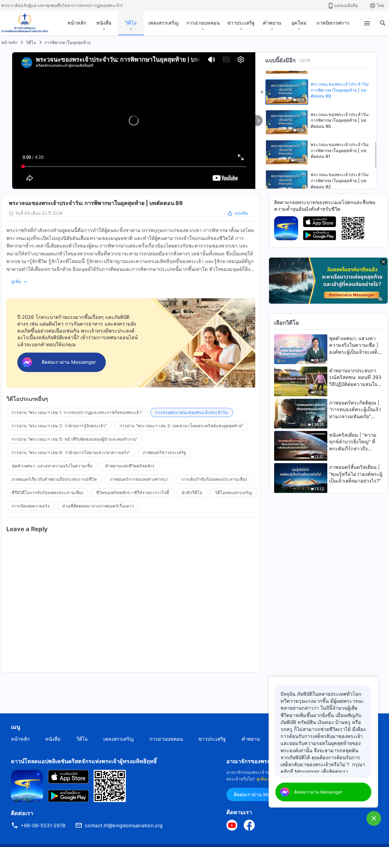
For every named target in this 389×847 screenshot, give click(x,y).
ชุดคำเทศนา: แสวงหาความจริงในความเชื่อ (52, 465)
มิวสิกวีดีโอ (192, 492)
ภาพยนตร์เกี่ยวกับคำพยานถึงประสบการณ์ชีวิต (54, 479)
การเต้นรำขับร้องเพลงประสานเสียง (214, 479)
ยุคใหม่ (299, 23)
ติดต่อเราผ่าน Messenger (261, 794)
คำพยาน (272, 23)
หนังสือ (104, 23)
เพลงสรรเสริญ (163, 23)
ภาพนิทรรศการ (332, 23)
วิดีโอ (131, 23)
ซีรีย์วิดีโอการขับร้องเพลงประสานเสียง (47, 492)
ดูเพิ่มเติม (264, 778)
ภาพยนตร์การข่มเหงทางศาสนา (139, 479)
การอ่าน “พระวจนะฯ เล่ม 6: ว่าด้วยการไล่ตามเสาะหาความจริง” (71, 452)
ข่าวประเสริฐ (241, 23)
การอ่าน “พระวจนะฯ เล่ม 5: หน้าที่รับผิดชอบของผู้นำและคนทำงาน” (74, 439)
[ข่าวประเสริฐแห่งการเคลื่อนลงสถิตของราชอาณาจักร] (24, 23)
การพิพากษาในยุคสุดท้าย (67, 42)
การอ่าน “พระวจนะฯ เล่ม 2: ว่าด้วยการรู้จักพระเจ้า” (59, 425)
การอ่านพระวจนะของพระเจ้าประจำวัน (191, 412)
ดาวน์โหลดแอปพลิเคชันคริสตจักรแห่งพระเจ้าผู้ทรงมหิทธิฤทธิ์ (84, 761)
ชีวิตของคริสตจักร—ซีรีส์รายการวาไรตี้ (132, 492)
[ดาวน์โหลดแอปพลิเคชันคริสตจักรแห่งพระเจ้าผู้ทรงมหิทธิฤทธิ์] (27, 785)
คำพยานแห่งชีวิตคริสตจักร (130, 465)
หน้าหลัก (76, 23)
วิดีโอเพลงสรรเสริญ (233, 492)
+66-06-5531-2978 (43, 825)
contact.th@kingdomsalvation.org (124, 825)
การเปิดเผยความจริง (31, 505)
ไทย (380, 5)
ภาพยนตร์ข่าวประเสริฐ (164, 452)
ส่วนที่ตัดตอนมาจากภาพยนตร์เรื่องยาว (98, 505)
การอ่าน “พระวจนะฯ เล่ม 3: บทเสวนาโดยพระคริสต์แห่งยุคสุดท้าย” (181, 425)
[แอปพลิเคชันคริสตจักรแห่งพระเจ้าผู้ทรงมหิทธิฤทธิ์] (286, 228)
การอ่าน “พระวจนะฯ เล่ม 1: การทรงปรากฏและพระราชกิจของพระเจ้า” (77, 412)
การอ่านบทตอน (203, 23)
